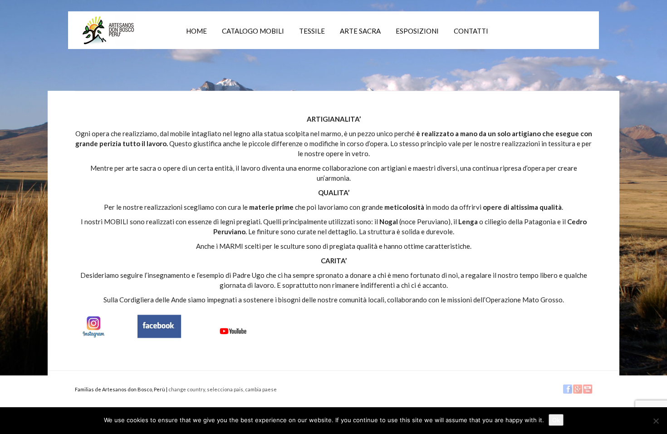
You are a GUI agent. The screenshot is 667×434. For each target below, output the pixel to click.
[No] (655, 420)
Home (196, 31)
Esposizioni (417, 31)
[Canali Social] (165, 325)
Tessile (312, 31)
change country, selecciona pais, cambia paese (222, 389)
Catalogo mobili (253, 31)
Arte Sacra (360, 31)
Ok (556, 420)
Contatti (471, 31)
